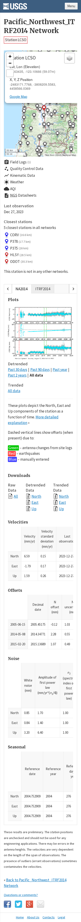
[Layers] (69, 58)
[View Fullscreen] (10, 73)
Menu (71, 6)
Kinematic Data (19, 175)
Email (40, 904)
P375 (19, 248)
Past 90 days (40, 369)
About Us (33, 917)
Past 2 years (17, 375)
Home (20, 917)
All (16, 496)
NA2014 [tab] (21, 288)
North (36, 496)
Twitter (18, 904)
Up (34, 508)
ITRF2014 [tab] (42, 288)
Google (29, 904)
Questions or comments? (21, 895)
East (35, 502)
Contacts (49, 917)
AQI (10, 188)
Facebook (7, 904)
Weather (14, 182)
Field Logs (17, 162)
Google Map (18, 96)
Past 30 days (17, 369)
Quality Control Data (23, 169)
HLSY (21, 254)
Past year (60, 369)
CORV (21, 234)
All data (36, 375)
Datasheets (20, 195)
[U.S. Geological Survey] (15, 4)
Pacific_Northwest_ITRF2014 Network (39, 26)
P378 (20, 241)
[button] (40, 110)
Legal (61, 917)
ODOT (21, 261)
